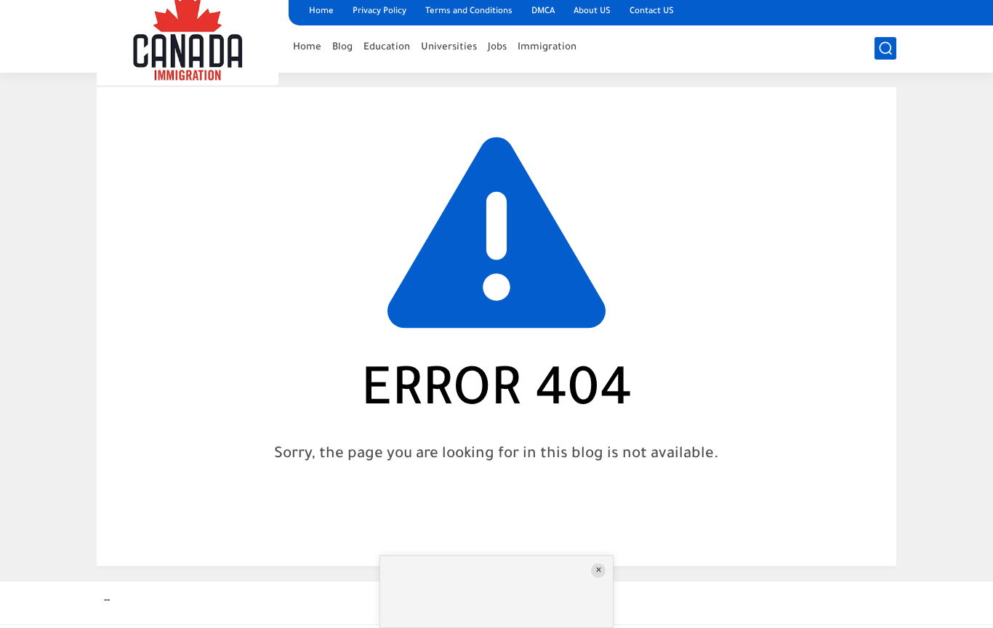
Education (386, 47)
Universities (449, 47)
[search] (885, 48)
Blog (342, 47)
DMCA (543, 12)
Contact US (652, 12)
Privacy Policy (379, 12)
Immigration (547, 47)
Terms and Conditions (468, 12)
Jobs (497, 47)
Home (321, 12)
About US (592, 12)
